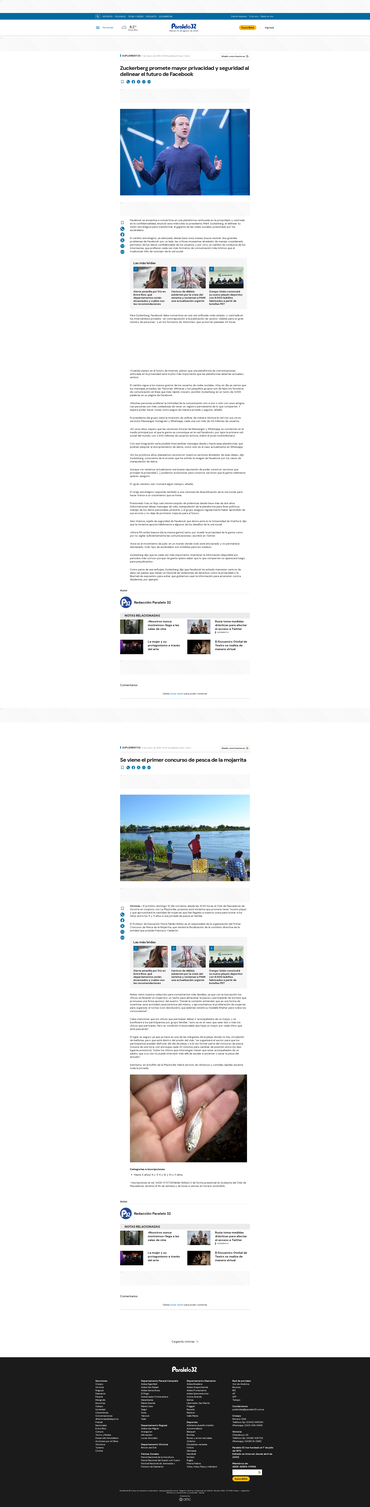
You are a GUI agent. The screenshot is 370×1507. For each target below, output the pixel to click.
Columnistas (165, 16)
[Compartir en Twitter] (138, 81)
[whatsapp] (128, 81)
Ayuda (201, 1493)
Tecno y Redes (135, 16)
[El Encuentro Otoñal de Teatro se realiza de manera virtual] (198, 647)
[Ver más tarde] (122, 81)
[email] (144, 81)
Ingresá (269, 27)
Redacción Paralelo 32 (152, 602)
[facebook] (133, 81)
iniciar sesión (177, 693)
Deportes (107, 16)
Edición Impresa (238, 16)
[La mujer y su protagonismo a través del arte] (131, 647)
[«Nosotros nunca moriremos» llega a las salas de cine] (131, 626)
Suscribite (247, 27)
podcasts (151, 16)
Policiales (120, 16)
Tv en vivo (253, 16)
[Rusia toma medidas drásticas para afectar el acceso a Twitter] (198, 626)
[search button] (97, 16)
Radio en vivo (267, 16)
